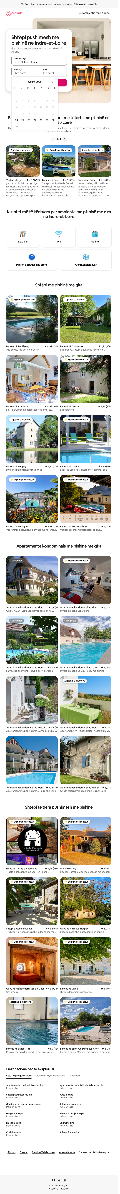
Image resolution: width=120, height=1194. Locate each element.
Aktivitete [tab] (75, 1075)
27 (35, 120)
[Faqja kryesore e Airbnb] (14, 13)
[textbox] (25, 73)
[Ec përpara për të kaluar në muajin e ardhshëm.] (53, 82)
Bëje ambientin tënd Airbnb (94, 13)
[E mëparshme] (53, 139)
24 (16, 120)
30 (53, 120)
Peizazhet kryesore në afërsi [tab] (51, 1075)
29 (47, 120)
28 (41, 120)
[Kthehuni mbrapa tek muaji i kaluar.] (17, 82)
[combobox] (39, 62)
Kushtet (65, 1188)
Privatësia (53, 1188)
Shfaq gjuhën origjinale (85, 4)
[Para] (64, 139)
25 (22, 120)
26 (29, 120)
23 (53, 113)
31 (16, 126)
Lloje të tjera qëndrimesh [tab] (19, 1075)
